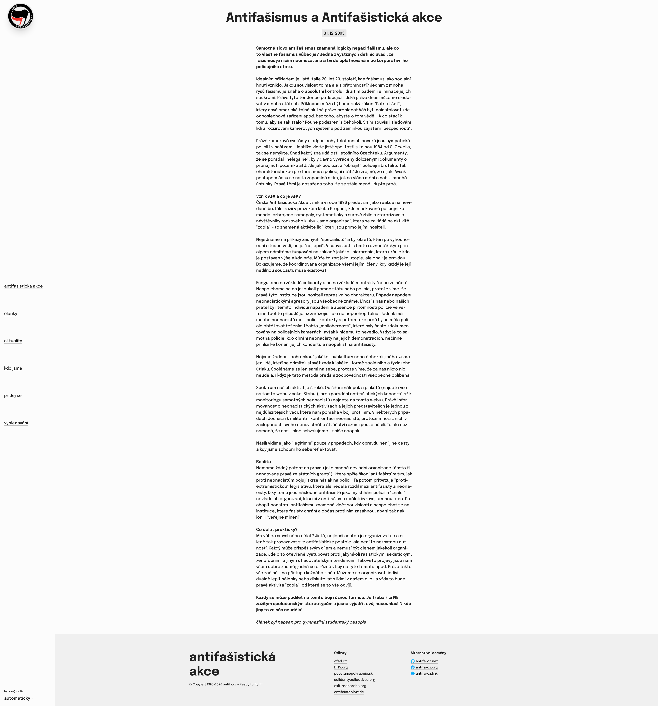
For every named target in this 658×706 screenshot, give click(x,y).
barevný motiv (13, 691)
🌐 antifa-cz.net (424, 661)
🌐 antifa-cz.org (424, 667)
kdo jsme (13, 368)
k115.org (341, 667)
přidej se (13, 396)
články (10, 314)
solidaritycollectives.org (354, 680)
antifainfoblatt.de (349, 692)
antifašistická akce (23, 286)
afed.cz (340, 661)
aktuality (13, 341)
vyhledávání (16, 423)
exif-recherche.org (350, 686)
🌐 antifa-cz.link (424, 673)
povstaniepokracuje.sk (353, 673)
